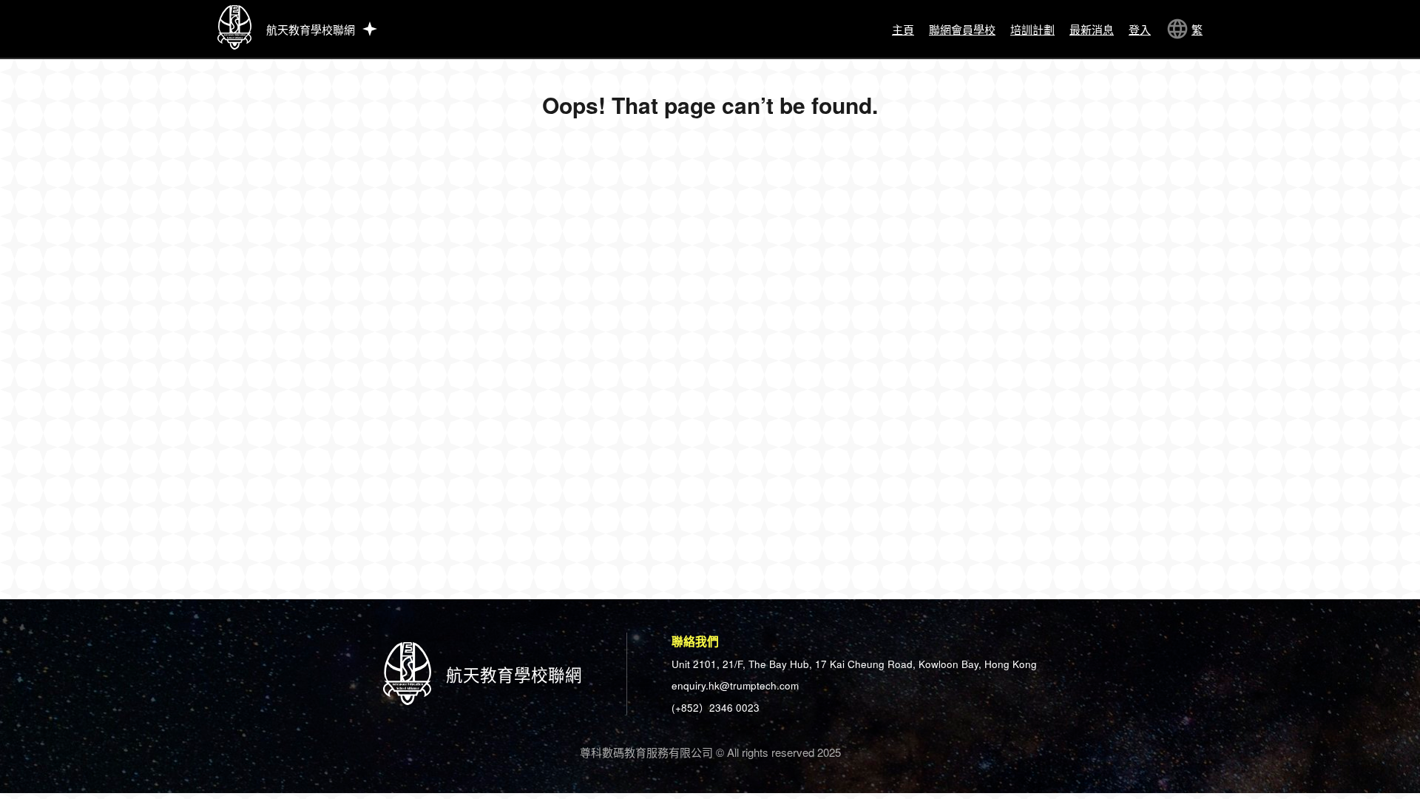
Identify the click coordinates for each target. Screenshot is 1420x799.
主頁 (903, 29)
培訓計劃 (1032, 29)
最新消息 (1091, 29)
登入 (1140, 29)
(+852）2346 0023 (716, 708)
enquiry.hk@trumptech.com (735, 685)
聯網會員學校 (962, 29)
